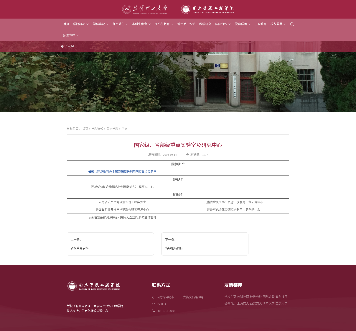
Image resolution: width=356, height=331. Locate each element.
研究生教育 (162, 24)
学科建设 (99, 24)
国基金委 (269, 296)
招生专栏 (69, 35)
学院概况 (79, 24)
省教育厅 (230, 303)
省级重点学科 (79, 248)
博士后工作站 (186, 24)
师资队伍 (118, 24)
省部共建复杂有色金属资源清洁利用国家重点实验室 (122, 171)
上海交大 (243, 303)
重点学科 (112, 128)
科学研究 (205, 24)
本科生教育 (139, 24)
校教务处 (256, 296)
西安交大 (256, 303)
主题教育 (260, 24)
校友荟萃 (276, 24)
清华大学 (269, 303)
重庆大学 (281, 303)
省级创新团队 (174, 248)
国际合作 (221, 24)
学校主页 (230, 296)
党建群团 (241, 24)
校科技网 (243, 296)
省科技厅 (281, 296)
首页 (66, 24)
